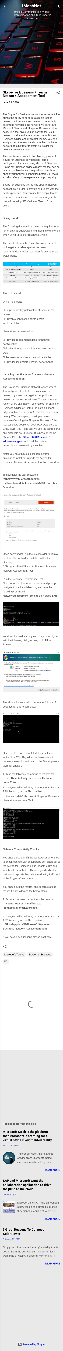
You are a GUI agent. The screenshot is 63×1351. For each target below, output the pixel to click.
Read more (52, 1170)
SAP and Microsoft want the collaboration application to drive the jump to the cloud (27, 1185)
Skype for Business (40, 954)
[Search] (58, 7)
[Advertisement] (31, 53)
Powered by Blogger (34, 1344)
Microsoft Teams (14, 954)
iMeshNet (31, 5)
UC (6, 961)
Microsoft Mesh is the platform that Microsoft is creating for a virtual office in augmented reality (27, 1136)
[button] (58, 93)
